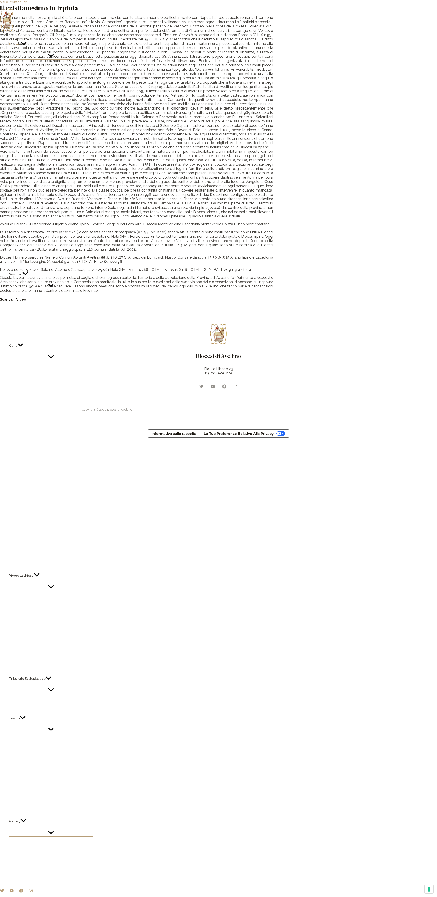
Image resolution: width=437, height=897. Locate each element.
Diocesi (15, 44)
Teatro (14, 718)
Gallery (14, 821)
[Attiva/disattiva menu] (51, 56)
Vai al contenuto (13, 2)
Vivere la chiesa (21, 575)
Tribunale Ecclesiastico (27, 678)
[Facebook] (21, 891)
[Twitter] (2, 891)
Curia (13, 345)
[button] (24, 44)
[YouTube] (12, 891)
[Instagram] (31, 891)
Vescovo (15, 274)
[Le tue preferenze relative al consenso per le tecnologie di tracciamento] (429, 889)
